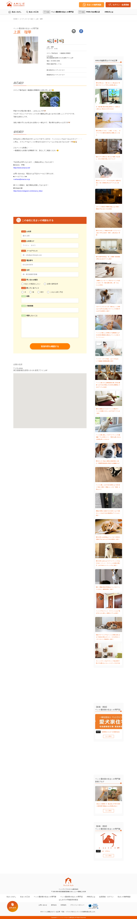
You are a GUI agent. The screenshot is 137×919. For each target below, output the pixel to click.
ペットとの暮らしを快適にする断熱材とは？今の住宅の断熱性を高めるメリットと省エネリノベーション (108, 335)
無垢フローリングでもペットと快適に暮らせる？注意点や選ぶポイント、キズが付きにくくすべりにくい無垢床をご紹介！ (108, 637)
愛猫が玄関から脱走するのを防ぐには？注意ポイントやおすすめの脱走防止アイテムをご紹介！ (108, 513)
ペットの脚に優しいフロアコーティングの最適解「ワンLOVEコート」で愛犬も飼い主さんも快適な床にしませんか (108, 437)
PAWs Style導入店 (93, 12)
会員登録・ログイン (106, 897)
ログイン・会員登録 (121, 5)
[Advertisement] (109, 39)
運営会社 (54, 905)
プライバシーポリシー (77, 905)
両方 (42, 292)
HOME (15, 19)
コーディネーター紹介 (27, 19)
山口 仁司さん (106, 851)
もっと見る (109, 736)
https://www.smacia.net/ (21, 168)
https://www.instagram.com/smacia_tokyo (28, 191)
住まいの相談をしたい (32, 284)
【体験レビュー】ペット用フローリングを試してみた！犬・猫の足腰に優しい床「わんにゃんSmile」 (108, 283)
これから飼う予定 (56, 292)
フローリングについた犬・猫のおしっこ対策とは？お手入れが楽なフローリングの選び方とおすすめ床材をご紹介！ (108, 309)
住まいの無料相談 (124, 897)
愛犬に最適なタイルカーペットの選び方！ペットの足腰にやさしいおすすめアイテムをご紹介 (108, 411)
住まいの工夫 (34, 12)
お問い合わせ (43, 905)
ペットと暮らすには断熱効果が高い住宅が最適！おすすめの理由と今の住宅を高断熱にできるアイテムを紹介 (108, 385)
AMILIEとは (109, 12)
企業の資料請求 (52, 284)
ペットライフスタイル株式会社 (66, 917)
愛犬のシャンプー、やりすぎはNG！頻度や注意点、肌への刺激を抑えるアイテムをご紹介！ (108, 183)
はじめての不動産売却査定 (68, 900)
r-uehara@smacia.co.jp (21, 179)
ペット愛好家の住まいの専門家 (45, 897)
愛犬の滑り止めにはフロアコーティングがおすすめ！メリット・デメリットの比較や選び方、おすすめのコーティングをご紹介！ (108, 563)
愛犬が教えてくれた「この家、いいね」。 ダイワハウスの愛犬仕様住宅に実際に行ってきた (108, 133)
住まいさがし (16, 12)
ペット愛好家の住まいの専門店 (62, 12)
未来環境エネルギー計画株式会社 (111, 732)
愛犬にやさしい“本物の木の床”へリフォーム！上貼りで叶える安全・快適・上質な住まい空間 (108, 233)
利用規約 (63, 905)
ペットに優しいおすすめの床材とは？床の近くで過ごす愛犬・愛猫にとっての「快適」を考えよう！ (108, 487)
